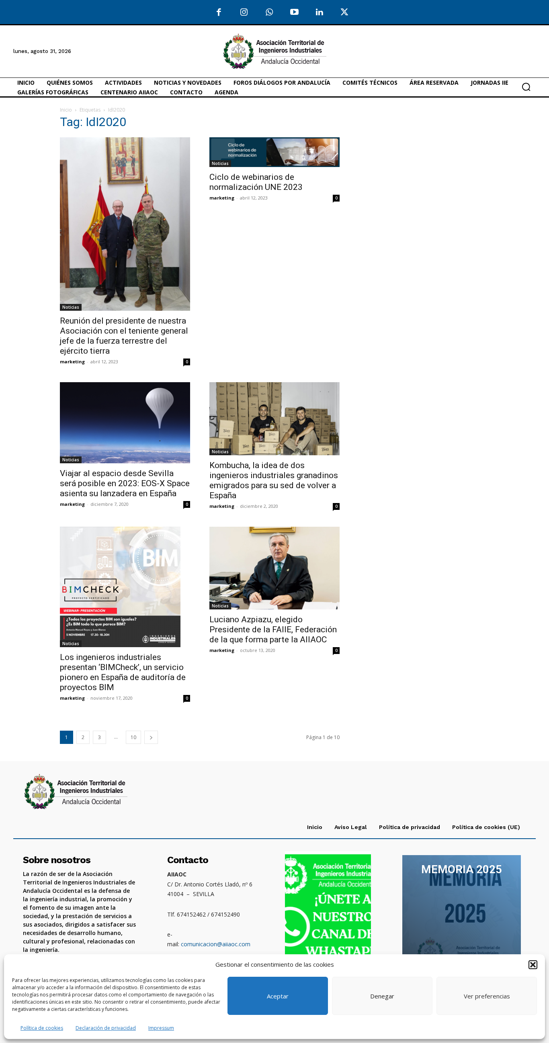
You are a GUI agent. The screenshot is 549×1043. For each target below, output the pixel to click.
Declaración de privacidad (106, 1028)
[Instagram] (244, 12)
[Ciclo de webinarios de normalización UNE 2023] (274, 152)
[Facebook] (219, 12)
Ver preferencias (487, 996)
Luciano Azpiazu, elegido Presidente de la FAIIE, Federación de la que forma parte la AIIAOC (273, 629)
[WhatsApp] (269, 12)
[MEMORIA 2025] (461, 915)
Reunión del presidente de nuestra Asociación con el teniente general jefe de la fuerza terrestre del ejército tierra (124, 336)
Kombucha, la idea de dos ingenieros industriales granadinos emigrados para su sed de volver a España (273, 480)
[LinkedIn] (319, 12)
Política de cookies (41, 1028)
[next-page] (151, 737)
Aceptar (278, 996)
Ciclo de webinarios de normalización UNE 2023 (256, 182)
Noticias (70, 307)
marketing (72, 362)
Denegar (382, 996)
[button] (533, 965)
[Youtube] (294, 12)
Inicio (66, 109)
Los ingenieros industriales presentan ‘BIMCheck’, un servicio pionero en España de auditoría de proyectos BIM (123, 672)
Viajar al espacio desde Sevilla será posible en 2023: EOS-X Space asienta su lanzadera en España (125, 483)
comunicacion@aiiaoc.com (215, 944)
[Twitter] (344, 12)
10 (133, 737)
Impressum (161, 1028)
